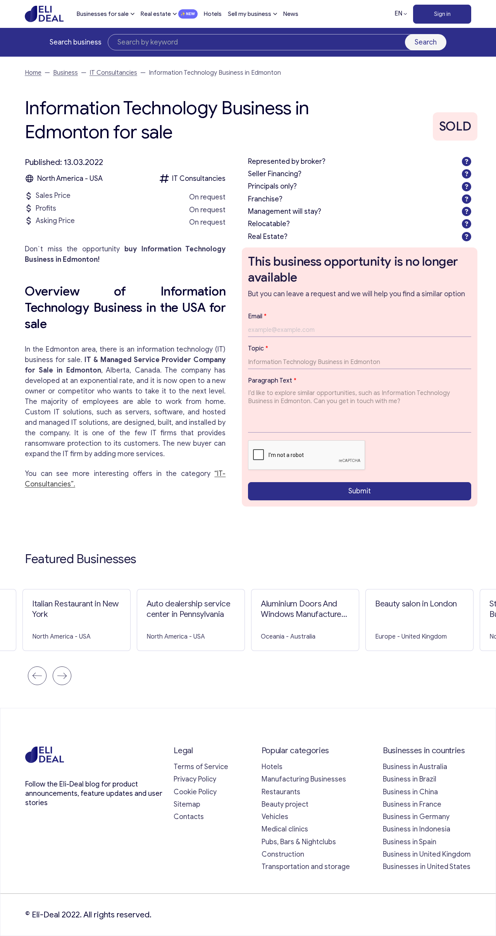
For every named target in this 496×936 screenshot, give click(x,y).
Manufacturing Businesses (304, 779)
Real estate (156, 13)
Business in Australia (415, 767)
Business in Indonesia (416, 829)
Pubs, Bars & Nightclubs (299, 842)
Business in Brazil (409, 779)
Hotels (213, 13)
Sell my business (249, 13)
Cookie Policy (195, 792)
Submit (359, 491)
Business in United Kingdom (427, 854)
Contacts (189, 816)
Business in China (410, 792)
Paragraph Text (272, 381)
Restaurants (281, 792)
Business (65, 73)
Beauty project (285, 804)
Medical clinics (285, 829)
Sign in (442, 13)
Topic (258, 348)
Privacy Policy (195, 779)
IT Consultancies (113, 73)
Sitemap (187, 804)
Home (33, 73)
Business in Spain (409, 842)
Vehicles (275, 816)
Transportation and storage (306, 866)
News (290, 13)
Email (257, 316)
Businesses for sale (103, 13)
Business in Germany (416, 816)
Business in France (412, 804)
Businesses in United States (426, 866)
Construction (283, 854)
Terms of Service (201, 767)
